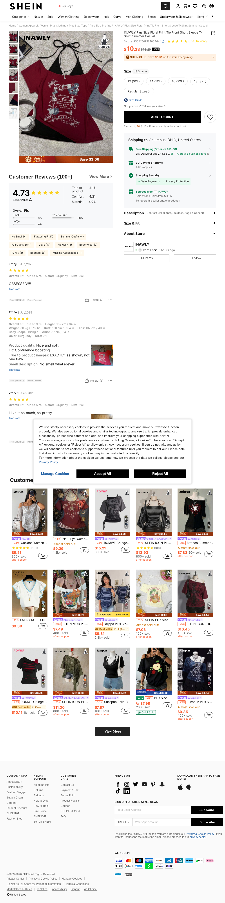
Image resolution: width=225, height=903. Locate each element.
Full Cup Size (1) (21, 244)
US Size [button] (138, 71)
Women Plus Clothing (53, 25)
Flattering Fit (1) (43, 236)
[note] (29, 534)
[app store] (180, 789)
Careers (11, 802)
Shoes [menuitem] (152, 16)
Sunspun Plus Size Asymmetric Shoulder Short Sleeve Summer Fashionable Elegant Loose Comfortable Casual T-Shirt (195, 702)
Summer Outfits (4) (72, 236)
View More (112, 731)
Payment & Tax (69, 790)
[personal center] (177, 6)
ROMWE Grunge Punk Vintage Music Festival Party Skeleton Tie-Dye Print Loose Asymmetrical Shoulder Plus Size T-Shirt (113, 543)
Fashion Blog (14, 818)
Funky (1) (17, 252)
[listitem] (29, 525)
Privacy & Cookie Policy (200, 834)
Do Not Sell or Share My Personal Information (34, 883)
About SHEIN (14, 781)
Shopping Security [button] (148, 175)
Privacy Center (15, 878)
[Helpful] (87, 300)
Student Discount (17, 808)
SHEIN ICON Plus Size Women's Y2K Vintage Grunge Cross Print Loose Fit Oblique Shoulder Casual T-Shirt (195, 624)
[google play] (189, 789)
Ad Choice (90, 889)
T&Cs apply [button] (143, 167)
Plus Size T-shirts (100, 25)
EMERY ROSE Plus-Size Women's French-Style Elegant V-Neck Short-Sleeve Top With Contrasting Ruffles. (30, 620)
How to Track (41, 805)
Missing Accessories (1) (67, 252)
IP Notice (42, 889)
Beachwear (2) (88, 244)
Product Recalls (70, 800)
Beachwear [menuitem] (91, 16)
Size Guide (40, 811)
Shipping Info (41, 784)
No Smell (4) (19, 236)
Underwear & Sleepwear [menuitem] (176, 16)
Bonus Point (68, 795)
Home (12, 25)
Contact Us (67, 784)
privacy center (198, 837)
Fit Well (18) (65, 244)
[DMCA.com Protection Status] (128, 874)
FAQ (63, 816)
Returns (38, 790)
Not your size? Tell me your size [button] (143, 106)
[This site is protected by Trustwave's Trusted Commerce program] (118, 874)
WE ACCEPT (123, 853)
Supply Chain (15, 797)
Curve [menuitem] (117, 16)
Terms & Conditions (77, 883)
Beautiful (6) (37, 252)
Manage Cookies (72, 878)
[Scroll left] (207, 16)
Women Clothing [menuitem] (69, 16)
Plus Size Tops (78, 25)
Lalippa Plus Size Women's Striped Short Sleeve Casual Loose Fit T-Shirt (113, 624)
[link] (186, 6)
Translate (14, 289)
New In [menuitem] (38, 16)
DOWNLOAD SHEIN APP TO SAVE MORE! (198, 777)
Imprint (75, 889)
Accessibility (59, 889)
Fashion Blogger (16, 792)
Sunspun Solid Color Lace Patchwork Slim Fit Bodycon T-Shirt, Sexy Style (113, 702)
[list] (144, 787)
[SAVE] (210, 117)
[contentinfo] (169, 863)
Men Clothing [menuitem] (134, 16)
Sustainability (15, 787)
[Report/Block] (110, 300)
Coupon (65, 805)
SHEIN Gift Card (70, 811)
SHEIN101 (13, 813)
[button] (204, 6)
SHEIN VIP (40, 816)
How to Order (41, 800)
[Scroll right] (212, 16)
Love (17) (44, 244)
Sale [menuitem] (50, 16)
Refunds (39, 795)
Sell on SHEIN (42, 821)
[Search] (165, 6)
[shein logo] (26, 6)
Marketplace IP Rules (19, 889)
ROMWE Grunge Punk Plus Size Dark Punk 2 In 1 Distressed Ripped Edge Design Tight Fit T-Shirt (30, 702)
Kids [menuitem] (106, 16)
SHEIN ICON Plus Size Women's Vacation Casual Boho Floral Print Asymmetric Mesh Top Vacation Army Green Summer (71, 702)
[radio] (133, 81)
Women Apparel (28, 25)
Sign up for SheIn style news (136, 802)
